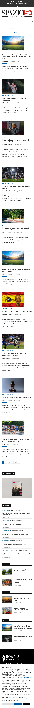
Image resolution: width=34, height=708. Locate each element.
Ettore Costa (6, 103)
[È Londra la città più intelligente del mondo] (7, 610)
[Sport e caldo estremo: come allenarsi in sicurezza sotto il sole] (13, 216)
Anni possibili (6, 520)
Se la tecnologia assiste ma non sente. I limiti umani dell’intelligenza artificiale (15, 523)
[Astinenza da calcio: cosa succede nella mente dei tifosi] (13, 257)
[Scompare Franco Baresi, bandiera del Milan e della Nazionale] (13, 128)
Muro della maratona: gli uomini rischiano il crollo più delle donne (17, 440)
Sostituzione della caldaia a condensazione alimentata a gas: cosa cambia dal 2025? (15, 543)
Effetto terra (5, 530)
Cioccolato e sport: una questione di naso (16, 397)
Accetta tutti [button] (18, 704)
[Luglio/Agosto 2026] (17, 488)
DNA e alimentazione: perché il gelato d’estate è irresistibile (23, 581)
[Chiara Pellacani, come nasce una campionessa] (13, 86)
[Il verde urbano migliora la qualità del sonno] (7, 571)
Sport (11, 52)
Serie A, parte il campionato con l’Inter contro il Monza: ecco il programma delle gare (16, 56)
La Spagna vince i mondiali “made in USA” (17, 311)
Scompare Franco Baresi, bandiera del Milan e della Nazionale (15, 141)
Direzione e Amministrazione (17, 4)
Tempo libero (12, 28)
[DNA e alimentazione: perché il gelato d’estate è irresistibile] (7, 582)
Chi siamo (19, 2)
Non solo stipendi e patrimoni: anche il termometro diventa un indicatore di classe (15, 533)
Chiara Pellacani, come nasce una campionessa (23, 636)
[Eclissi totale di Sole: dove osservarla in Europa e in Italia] (7, 599)
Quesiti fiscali (6, 540)
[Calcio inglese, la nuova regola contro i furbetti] (13, 174)
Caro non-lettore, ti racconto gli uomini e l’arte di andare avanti (17, 513)
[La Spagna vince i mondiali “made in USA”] (13, 299)
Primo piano (4, 137)
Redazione (6, 61)
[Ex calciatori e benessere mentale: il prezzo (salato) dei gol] (13, 341)
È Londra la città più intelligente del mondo (21, 608)
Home (12, 2)
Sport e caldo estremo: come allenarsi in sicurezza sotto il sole (16, 229)
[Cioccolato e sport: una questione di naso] (13, 385)
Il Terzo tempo (6, 511)
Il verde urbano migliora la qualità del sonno (22, 569)
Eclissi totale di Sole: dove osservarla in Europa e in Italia (22, 598)
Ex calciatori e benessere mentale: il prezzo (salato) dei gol (14, 354)
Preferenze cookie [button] (7, 704)
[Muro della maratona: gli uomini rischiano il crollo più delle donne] (13, 427)
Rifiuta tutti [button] (26, 704)
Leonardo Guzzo (7, 144)
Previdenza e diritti (7, 550)
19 (15, 462)
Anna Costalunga (7, 191)
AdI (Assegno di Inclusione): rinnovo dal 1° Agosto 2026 (17, 553)
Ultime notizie (5, 52)
